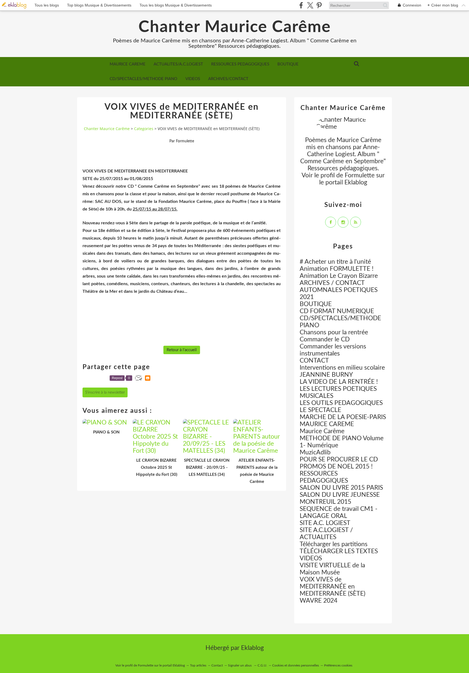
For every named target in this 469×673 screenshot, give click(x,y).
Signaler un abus (240, 665)
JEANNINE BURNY (326, 375)
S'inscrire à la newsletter (105, 392)
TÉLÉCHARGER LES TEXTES (339, 551)
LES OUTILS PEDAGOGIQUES (341, 403)
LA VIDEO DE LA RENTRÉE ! (339, 382)
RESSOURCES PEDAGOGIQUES (240, 64)
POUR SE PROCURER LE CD (339, 459)
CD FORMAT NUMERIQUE (337, 311)
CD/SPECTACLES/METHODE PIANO (143, 79)
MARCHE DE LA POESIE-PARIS (343, 417)
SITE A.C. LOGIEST (325, 523)
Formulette (360, 175)
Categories (143, 128)
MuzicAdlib (315, 452)
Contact (217, 665)
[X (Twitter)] (310, 5)
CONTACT (314, 360)
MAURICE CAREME (127, 64)
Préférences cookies (338, 665)
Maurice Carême (322, 431)
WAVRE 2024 (318, 600)
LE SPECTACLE (320, 410)
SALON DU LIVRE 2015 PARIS (341, 488)
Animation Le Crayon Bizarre (339, 276)
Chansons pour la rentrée (334, 332)
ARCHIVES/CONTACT (228, 79)
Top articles (198, 665)
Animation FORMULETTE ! (336, 269)
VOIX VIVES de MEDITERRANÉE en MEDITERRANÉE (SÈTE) (332, 586)
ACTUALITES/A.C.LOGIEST (178, 64)
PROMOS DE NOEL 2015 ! (336, 466)
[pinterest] (319, 5)
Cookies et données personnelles (295, 665)
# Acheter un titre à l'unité (335, 262)
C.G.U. (262, 665)
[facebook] (301, 5)
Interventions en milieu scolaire (342, 367)
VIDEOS (192, 79)
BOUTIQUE (288, 64)
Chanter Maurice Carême (234, 27)
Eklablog (252, 648)
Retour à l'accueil (182, 350)
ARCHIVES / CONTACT (332, 283)
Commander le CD (325, 339)
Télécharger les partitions (333, 544)
